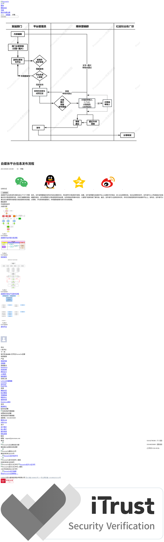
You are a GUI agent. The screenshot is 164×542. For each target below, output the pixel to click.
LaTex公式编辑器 (6, 381)
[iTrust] (82, 540)
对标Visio (4, 422)
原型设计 (4, 372)
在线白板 (4, 369)
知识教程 (4, 393)
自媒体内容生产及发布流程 (10, 294)
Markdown (4, 367)
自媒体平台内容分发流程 (9, 238)
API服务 (3, 374)
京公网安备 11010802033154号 (51, 477)
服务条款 (4, 431)
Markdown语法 (5, 402)
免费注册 (7, 12)
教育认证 (4, 420)
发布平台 (4, 327)
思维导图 (4, 361)
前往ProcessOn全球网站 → (9, 473)
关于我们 (4, 427)
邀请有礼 (4, 406)
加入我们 (4, 429)
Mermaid (3, 384)
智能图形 (4, 376)
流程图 (8, 15)
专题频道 (4, 395)
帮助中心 (4, 397)
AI (1, 3)
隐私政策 (4, 434)
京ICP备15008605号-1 (32, 477)
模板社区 (4, 8)
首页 (2, 15)
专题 (2, 10)
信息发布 (4, 257)
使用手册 (4, 400)
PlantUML (4, 386)
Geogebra (4, 383)
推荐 (2, 5)
